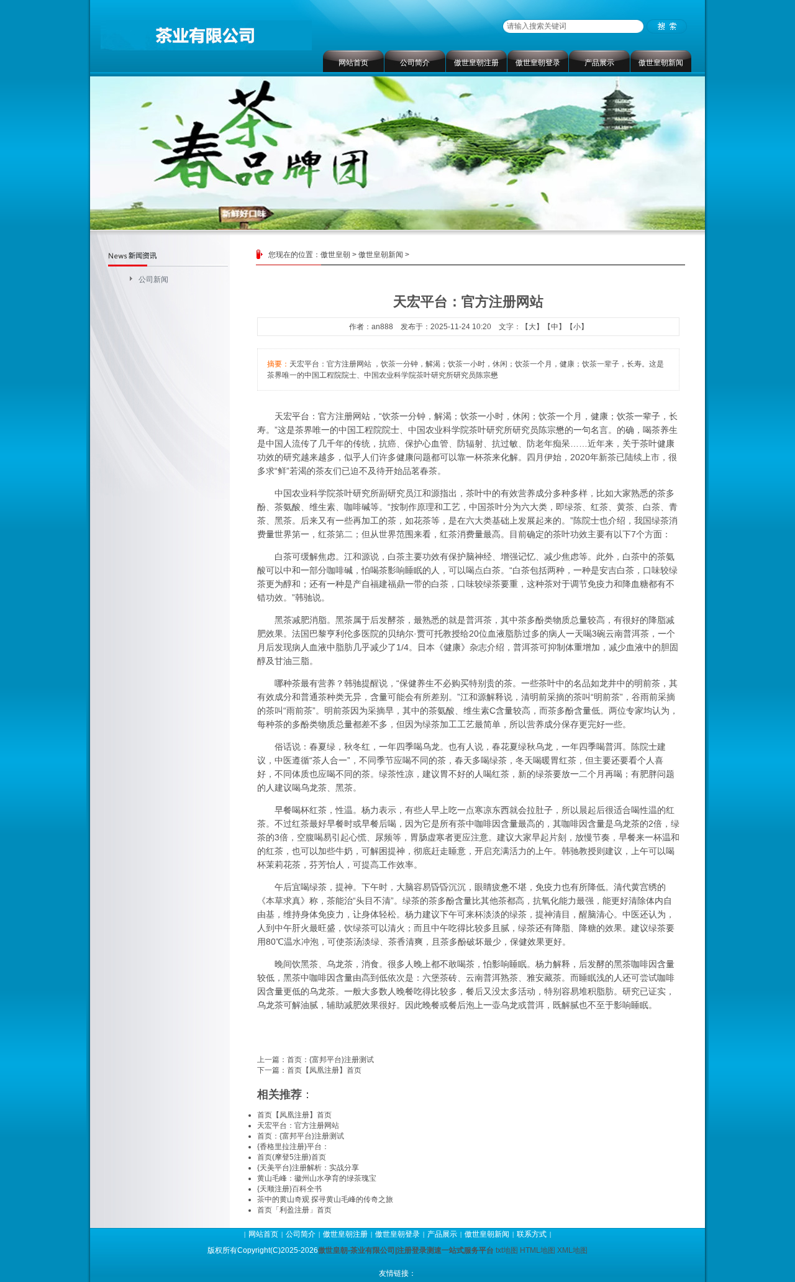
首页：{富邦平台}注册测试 (330, 1059)
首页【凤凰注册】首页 (324, 1070)
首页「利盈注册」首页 (294, 1210)
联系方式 (532, 1234)
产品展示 (599, 62)
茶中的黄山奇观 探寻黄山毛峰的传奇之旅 (325, 1199)
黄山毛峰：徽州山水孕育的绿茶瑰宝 (316, 1178)
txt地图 (507, 1250)
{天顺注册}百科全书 (289, 1188)
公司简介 (415, 62)
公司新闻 (153, 279)
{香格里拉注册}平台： (293, 1146)
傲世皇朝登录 (538, 62)
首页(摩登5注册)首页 (291, 1157)
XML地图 (572, 1250)
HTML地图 (537, 1250)
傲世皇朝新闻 (660, 62)
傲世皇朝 (335, 254)
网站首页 (353, 62)
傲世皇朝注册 (476, 62)
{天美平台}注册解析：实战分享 (308, 1167)
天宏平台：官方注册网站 (322, 416)
